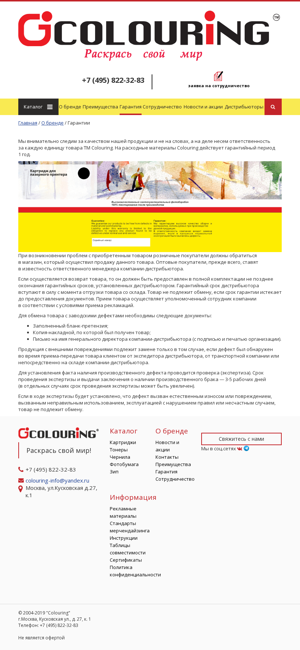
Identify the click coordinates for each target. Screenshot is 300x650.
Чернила (120, 457)
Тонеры (119, 449)
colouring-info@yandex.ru (58, 480)
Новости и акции (203, 106)
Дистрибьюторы (244, 106)
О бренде (70, 106)
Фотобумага (124, 464)
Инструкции (124, 538)
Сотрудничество (162, 106)
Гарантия (131, 106)
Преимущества (100, 106)
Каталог (33, 106)
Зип (114, 471)
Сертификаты (126, 560)
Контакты (167, 457)
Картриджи (123, 442)
